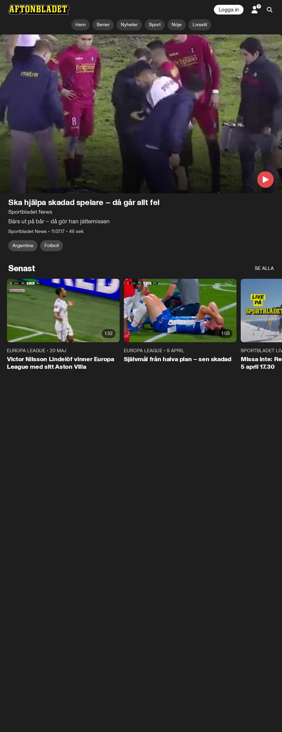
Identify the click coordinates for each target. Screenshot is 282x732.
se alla (264, 268)
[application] (141, 113)
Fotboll (51, 245)
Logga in (229, 10)
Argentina (22, 245)
